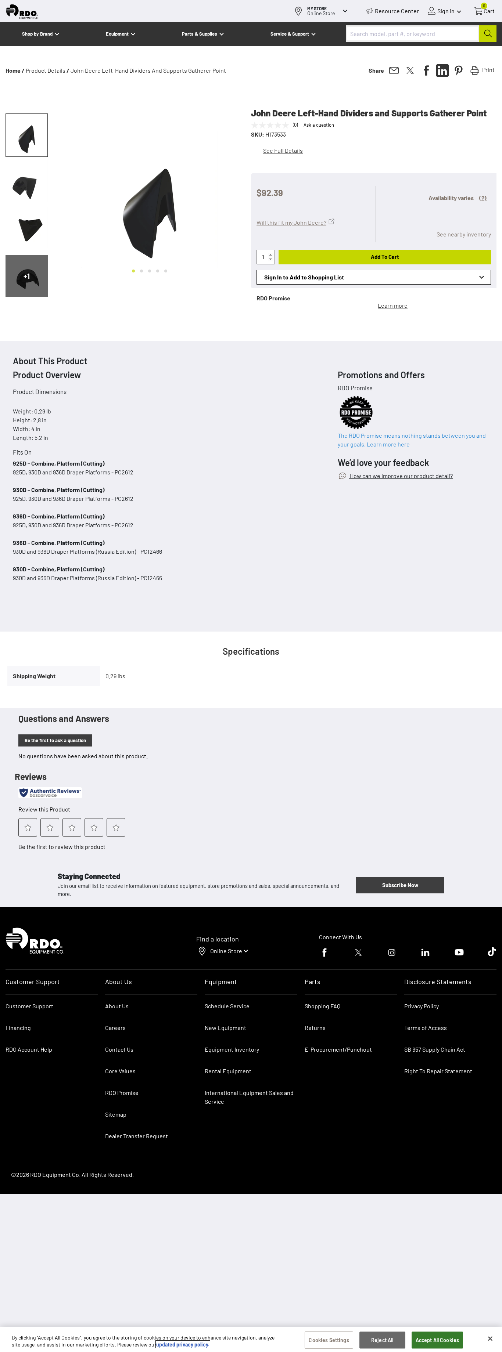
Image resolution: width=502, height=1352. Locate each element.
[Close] (490, 1339)
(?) (483, 197)
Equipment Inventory (232, 1049)
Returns (315, 1027)
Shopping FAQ (322, 1005)
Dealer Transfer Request (136, 1135)
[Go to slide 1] (133, 271)
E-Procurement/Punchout (338, 1049)
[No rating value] (272, 125)
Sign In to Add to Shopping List (304, 277)
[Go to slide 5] (165, 271)
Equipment (117, 34)
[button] (27, 135)
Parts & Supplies (199, 34)
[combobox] (421, 33)
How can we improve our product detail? (401, 475)
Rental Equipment (228, 1070)
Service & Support (289, 34)
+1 (27, 276)
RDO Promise (122, 1092)
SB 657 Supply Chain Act (434, 1049)
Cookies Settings (329, 1340)
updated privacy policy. (182, 1344)
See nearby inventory (464, 234)
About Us (117, 1005)
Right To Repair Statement (438, 1070)
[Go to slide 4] (157, 271)
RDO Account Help (29, 1049)
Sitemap (115, 1114)
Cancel (33, 1306)
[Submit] (487, 33)
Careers (115, 1027)
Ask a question (319, 125)
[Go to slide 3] (149, 271)
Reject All (382, 1340)
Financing (18, 1027)
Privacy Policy (421, 1005)
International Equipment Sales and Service (249, 1097)
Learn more (393, 305)
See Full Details (283, 150)
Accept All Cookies (437, 1340)
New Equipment (225, 1027)
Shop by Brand (37, 34)
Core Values (120, 1070)
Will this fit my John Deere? (291, 222)
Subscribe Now (400, 885)
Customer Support (29, 1005)
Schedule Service (227, 1005)
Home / (15, 70)
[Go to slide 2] (141, 271)
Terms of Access (425, 1027)
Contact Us (119, 1049)
